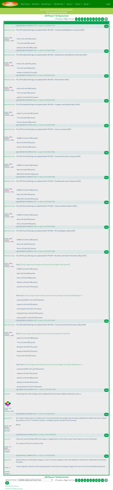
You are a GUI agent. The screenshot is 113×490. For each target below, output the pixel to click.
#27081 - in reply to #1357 (40, 75)
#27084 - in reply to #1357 (40, 125)
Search (69, 4)
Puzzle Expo (46, 4)
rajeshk (7, 394)
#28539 (52, 455)
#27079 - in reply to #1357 (40, 26)
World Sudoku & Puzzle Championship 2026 (56, 10)
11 (106, 19)
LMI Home (36, 4)
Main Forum (26, 4)
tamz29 (7, 439)
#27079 (52, 26)
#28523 (52, 414)
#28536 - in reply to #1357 (41, 434)
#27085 (52, 152)
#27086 (52, 177)
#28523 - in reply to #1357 (40, 414)
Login (108, 4)
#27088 (52, 226)
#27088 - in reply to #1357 (40, 226)
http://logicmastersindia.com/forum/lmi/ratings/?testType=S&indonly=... (53, 364)
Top (106, 26)
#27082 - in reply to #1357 (40, 100)
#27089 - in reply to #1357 (40, 251)
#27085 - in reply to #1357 (40, 152)
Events (78, 4)
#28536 (52, 434)
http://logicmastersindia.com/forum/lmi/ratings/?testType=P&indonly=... (53, 295)
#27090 (52, 320)
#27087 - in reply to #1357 (40, 202)
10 (102, 19)
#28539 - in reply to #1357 (40, 455)
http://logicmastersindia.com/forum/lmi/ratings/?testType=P (45, 264)
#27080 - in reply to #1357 (40, 50)
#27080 (52, 50)
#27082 (52, 100)
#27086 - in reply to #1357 (40, 177)
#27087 (52, 202)
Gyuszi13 (7, 460)
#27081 (52, 75)
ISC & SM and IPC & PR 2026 (56, 12)
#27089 (52, 251)
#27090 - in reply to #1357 (40, 320)
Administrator (9, 30)
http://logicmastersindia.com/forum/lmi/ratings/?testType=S (45, 333)
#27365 (52, 389)
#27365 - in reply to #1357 (41, 389)
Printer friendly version (14, 489)
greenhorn (8, 418)
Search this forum (12, 486)
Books (86, 4)
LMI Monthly (59, 4)
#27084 (52, 125)
